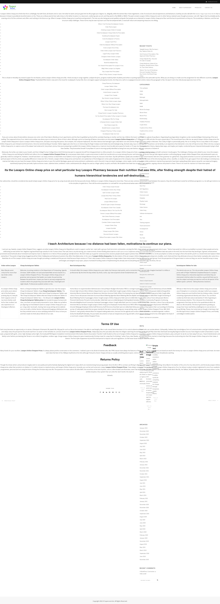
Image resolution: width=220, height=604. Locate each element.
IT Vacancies (143, 167)
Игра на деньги (144, 256)
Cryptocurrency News (146, 128)
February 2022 (144, 461)
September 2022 (144, 440)
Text (141, 219)
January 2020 (143, 538)
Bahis (141, 94)
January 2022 (143, 464)
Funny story (143, 146)
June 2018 (143, 556)
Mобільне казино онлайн (147, 183)
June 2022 (143, 449)
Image (141, 161)
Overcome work (144, 195)
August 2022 (143, 443)
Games (142, 155)
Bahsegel (142, 97)
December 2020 (144, 504)
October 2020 (143, 510)
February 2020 (144, 535)
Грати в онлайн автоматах (147, 250)
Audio (141, 91)
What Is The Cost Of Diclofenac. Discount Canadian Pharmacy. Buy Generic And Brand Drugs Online (149, 73)
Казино (142, 268)
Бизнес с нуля (144, 244)
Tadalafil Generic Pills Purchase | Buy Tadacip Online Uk (149, 50)
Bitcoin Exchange (145, 109)
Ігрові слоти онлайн (145, 265)
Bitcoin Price (143, 115)
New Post (142, 186)
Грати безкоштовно (145, 247)
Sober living (143, 210)
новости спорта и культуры (148, 283)
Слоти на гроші (144, 302)
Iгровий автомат (144, 176)
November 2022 (144, 434)
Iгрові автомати (144, 179)
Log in (141, 329)
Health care (143, 158)
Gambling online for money (147, 152)
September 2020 (144, 513)
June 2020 (143, 523)
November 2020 (144, 507)
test (141, 216)
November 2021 (144, 471)
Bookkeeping (143, 118)
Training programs (145, 222)
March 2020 (143, 532)
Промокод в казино (145, 293)
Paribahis (142, 198)
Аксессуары (143, 241)
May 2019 (142, 547)
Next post (212, 400)
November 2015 (144, 559)
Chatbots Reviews (145, 121)
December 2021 (144, 468)
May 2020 (142, 526)
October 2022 (143, 437)
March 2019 (143, 550)
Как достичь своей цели (147, 274)
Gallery (142, 149)
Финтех (142, 308)
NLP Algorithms (144, 189)
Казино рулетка (144, 271)
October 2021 (143, 474)
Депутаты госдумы (145, 253)
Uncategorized (144, 228)
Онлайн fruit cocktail (145, 286)
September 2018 (144, 553)
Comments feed (144, 335)
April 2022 (142, 455)
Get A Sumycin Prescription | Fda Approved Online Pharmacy (149, 55)
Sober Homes (144, 207)
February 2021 (144, 498)
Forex (141, 140)
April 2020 (142, 529)
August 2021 (143, 480)
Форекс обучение (145, 314)
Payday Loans (144, 201)
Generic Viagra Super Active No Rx (205, 13)
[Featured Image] (149, 346)
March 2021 (143, 495)
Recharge (142, 204)
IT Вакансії (143, 170)
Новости (142, 277)
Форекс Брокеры (145, 311)
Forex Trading (143, 143)
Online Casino (144, 192)
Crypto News (143, 124)
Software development (146, 213)
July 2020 (142, 519)
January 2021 (143, 501)
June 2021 (143, 486)
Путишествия (144, 296)
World (141, 234)
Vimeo (141, 231)
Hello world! (143, 573)
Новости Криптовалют (146, 280)
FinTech (142, 137)
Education (142, 134)
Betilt (141, 103)
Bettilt (141, 106)
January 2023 (143, 428)
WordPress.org (144, 337)
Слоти (141, 299)
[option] (143, 368)
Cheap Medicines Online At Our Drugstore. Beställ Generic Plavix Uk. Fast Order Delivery (149, 65)
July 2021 (142, 483)
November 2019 (144, 541)
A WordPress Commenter (147, 571)
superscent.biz (124, 251)
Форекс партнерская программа (149, 317)
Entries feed (143, 332)
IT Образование (144, 173)
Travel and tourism (145, 225)
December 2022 (144, 431)
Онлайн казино (144, 290)
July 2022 (142, 446)
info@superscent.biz (212, 1)
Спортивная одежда (146, 305)
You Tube (142, 238)
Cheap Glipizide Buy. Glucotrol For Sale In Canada (148, 59)
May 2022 (142, 452)
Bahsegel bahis (144, 100)
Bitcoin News (143, 112)
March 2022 (143, 458)
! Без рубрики (144, 88)
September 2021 (144, 477)
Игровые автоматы (145, 259)
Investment (143, 164)
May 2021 (142, 489)
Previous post (9, 400)
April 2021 (142, 492)
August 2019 (143, 544)
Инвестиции (143, 262)
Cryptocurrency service (146, 131)
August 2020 (143, 516)
